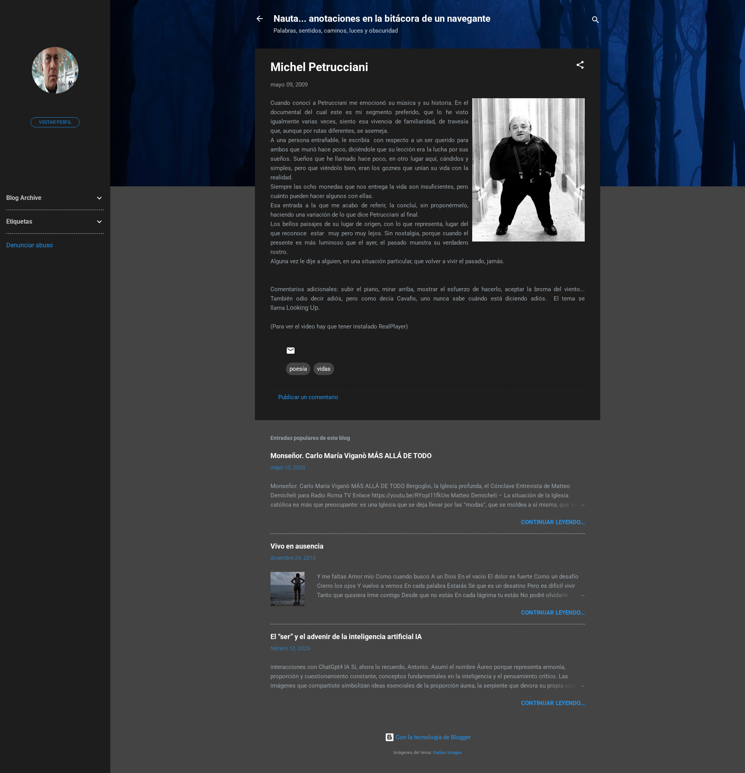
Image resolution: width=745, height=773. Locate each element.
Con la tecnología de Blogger (432, 737)
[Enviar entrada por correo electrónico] (290, 353)
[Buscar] (595, 21)
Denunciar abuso (29, 245)
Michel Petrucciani (319, 67)
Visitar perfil (55, 122)
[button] (580, 66)
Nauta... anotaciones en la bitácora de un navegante (382, 18)
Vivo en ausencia (297, 546)
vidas (324, 368)
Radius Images (447, 752)
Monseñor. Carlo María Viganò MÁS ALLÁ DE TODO (350, 456)
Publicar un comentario (308, 397)
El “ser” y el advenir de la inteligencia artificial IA (346, 636)
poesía (298, 368)
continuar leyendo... (553, 522)
